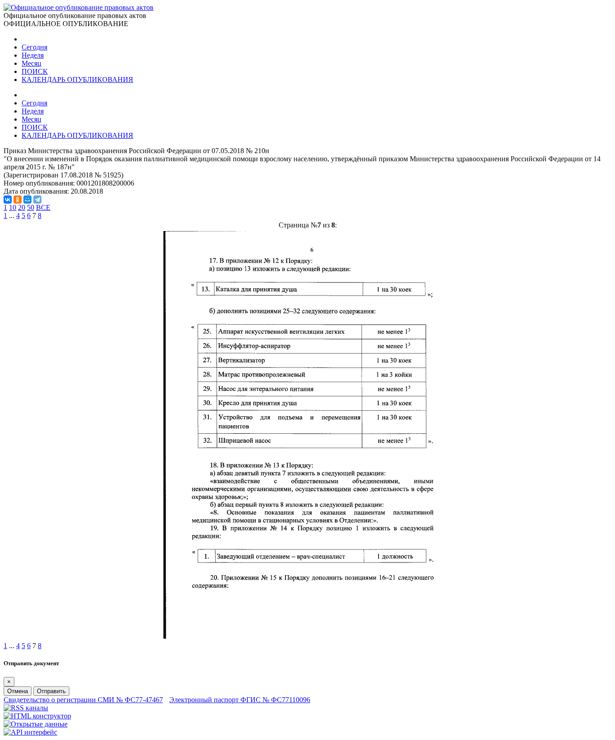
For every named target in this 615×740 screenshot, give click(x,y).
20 (21, 207)
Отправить (51, 691)
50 (30, 207)
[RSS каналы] (26, 708)
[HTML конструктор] (37, 716)
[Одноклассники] (18, 199)
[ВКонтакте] (8, 199)
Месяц (31, 63)
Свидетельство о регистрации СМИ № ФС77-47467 (83, 700)
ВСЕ (43, 207)
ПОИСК (35, 71)
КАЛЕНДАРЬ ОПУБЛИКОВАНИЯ (77, 79)
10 (12, 207)
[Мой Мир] (27, 199)
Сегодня (34, 47)
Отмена (17, 691)
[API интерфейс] (30, 732)
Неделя (33, 55)
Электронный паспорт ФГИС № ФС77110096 (239, 700)
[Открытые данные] (36, 724)
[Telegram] (37, 199)
